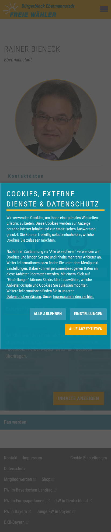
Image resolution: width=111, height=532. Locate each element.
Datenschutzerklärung (23, 296)
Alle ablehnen (48, 313)
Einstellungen (88, 313)
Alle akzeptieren (86, 329)
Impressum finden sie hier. (73, 296)
